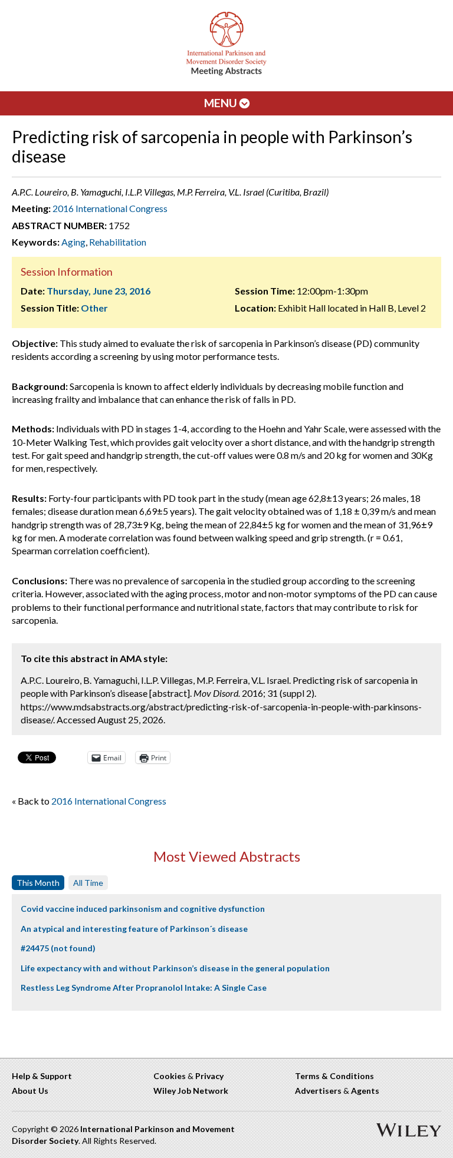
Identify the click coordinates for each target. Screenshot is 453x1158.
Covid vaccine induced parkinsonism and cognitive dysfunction (143, 909)
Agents (365, 1091)
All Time (88, 883)
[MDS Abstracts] (226, 72)
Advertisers (318, 1091)
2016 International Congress (110, 208)
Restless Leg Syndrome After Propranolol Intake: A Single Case (144, 987)
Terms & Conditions (334, 1076)
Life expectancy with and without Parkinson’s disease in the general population (175, 968)
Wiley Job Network (190, 1091)
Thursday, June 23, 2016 (98, 290)
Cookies (169, 1076)
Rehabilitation (117, 241)
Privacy (209, 1076)
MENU (221, 103)
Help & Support (42, 1076)
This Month (38, 883)
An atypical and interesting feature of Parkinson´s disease (134, 929)
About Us (30, 1091)
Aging (73, 241)
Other (94, 307)
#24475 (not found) (58, 948)
